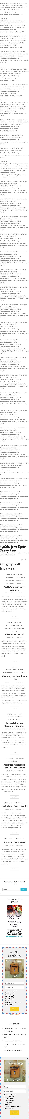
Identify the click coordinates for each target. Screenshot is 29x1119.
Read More (14, 616)
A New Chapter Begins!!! (14, 842)
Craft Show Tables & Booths (14, 806)
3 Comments (19, 637)
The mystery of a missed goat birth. (13, 1050)
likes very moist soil (9, 577)
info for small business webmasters (14, 625)
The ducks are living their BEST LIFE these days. (14, 1046)
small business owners (19, 628)
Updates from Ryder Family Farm (13, 548)
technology (19, 583)
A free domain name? (14, 634)
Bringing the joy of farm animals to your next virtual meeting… (15, 1030)
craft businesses (11, 574)
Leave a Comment (19, 593)
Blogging (10, 622)
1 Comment (20, 770)
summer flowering (10, 583)
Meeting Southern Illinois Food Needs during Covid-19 (15, 1036)
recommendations (10, 580)
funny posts (19, 574)
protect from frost (20, 577)
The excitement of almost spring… (13, 1041)
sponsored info (19, 580)
